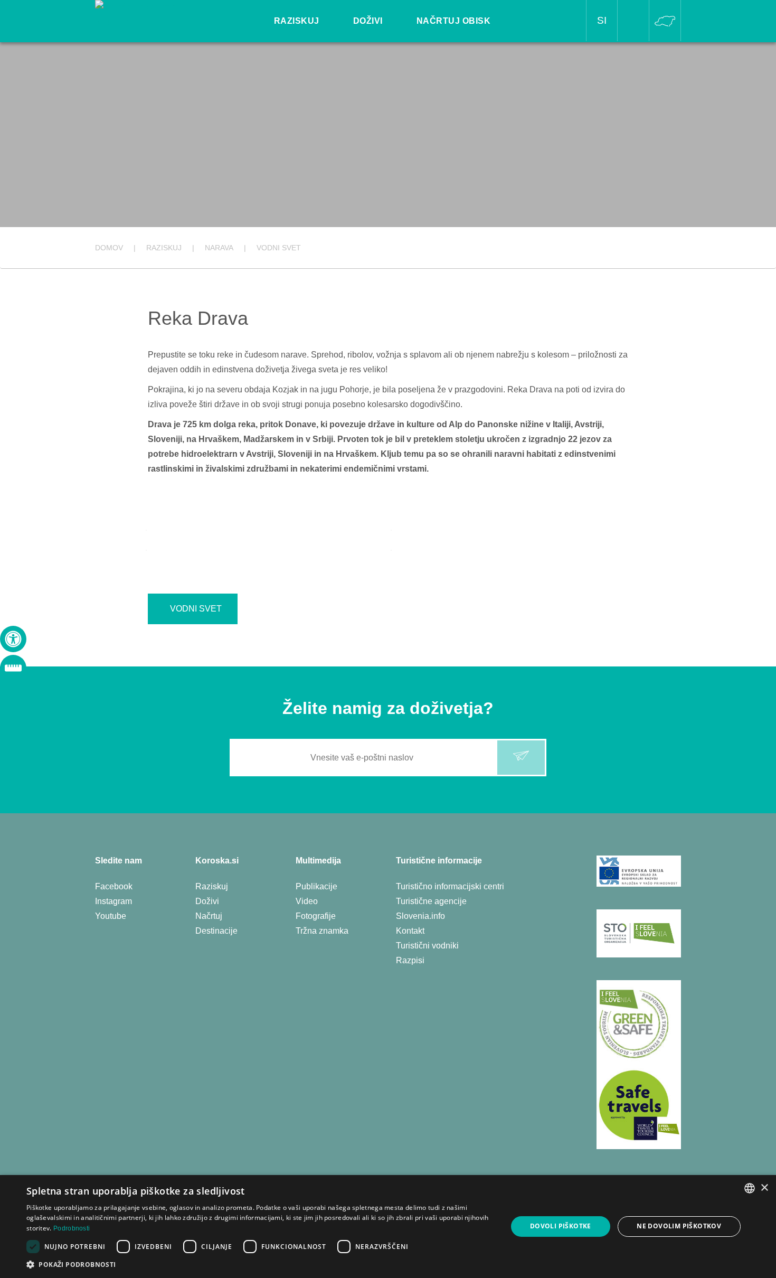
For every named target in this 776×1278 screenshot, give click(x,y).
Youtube (110, 915)
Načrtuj (208, 915)
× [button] (764, 1188)
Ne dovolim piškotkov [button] (679, 1225)
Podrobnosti (71, 1228)
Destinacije (216, 930)
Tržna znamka (322, 930)
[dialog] (388, 1226)
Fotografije (316, 915)
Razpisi (410, 960)
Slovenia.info (420, 915)
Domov (109, 247)
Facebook (114, 886)
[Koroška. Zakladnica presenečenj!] (153, 14)
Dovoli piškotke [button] (560, 1225)
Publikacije (316, 886)
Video (307, 901)
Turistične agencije (431, 901)
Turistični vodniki (427, 945)
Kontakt (410, 930)
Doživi (207, 901)
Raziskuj (211, 886)
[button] (259, 1264)
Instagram (113, 901)
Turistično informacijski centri (450, 886)
